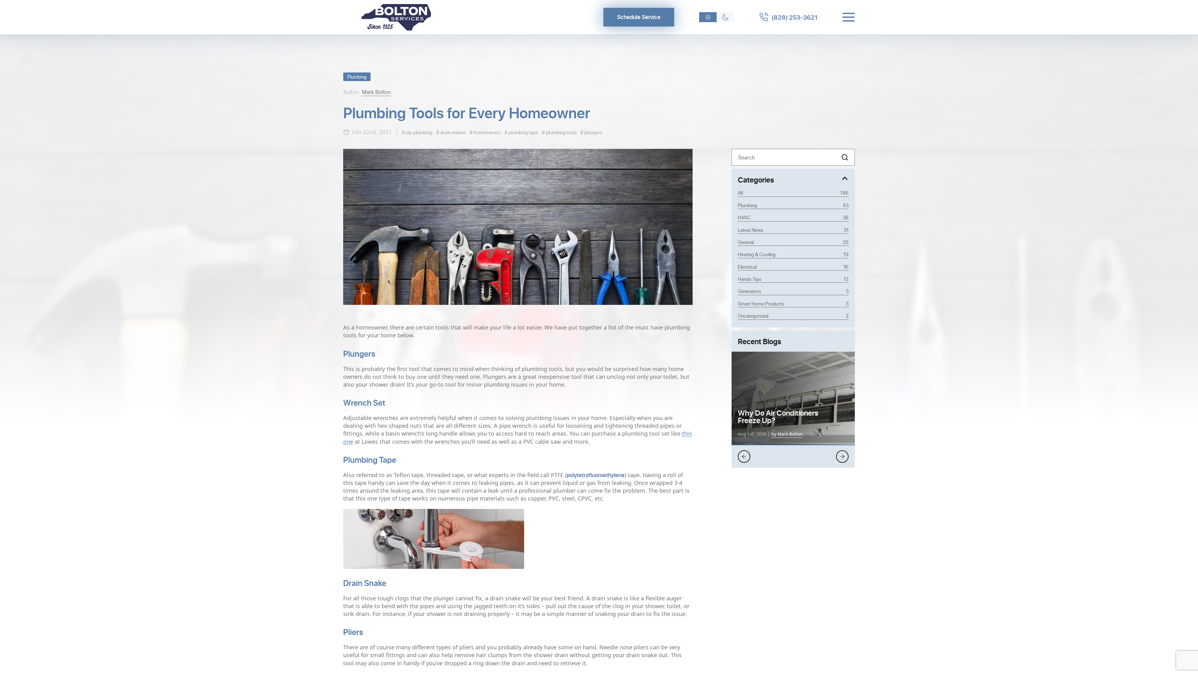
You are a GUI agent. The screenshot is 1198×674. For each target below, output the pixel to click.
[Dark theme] (725, 17)
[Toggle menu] (848, 17)
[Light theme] (708, 17)
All (793, 192)
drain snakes (452, 132)
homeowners (487, 132)
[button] (845, 157)
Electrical (793, 266)
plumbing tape (523, 132)
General (793, 242)
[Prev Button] (744, 456)
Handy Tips (793, 279)
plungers (592, 132)
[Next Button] (842, 456)
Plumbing (357, 76)
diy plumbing (418, 132)
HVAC (793, 217)
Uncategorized (793, 315)
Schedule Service (638, 17)
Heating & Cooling (793, 254)
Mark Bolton (376, 91)
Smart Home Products (793, 303)
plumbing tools (561, 132)
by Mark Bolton (787, 434)
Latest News (793, 230)
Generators (793, 291)
